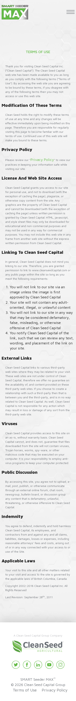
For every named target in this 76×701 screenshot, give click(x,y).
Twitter (16, 665)
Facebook (27, 665)
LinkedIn (38, 665)
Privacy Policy (42, 160)
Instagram (60, 665)
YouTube (49, 665)
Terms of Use (25, 690)
